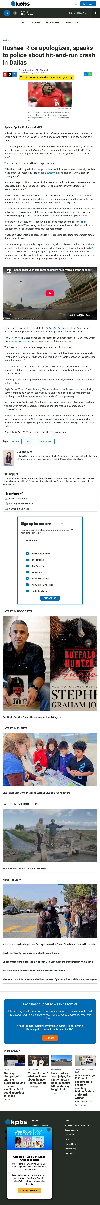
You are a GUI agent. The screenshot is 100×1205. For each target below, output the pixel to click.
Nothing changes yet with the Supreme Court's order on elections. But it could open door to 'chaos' (14, 1084)
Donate (50, 1037)
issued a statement (47, 172)
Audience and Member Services (77, 1125)
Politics (7, 1070)
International (53, 22)
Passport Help (70, 1149)
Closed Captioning (72, 1130)
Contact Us (69, 1135)
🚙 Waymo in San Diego (17, 509)
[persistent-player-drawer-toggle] (96, 13)
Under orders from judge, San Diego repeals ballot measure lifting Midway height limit (48, 961)
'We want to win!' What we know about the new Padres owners (35, 970)
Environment (56, 1070)
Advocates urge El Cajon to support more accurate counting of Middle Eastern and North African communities (85, 1088)
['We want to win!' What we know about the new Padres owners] (38, 1060)
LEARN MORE (29, 1190)
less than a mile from (19, 341)
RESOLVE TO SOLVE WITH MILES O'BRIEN (24, 868)
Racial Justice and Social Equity (84, 1071)
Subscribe (50, 598)
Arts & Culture (33, 1070)
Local (23, 22)
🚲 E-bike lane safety (16, 498)
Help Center (69, 1153)
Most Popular (11, 879)
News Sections (73, 22)
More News (11, 1050)
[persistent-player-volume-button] (15, 13)
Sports (29, 441)
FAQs (67, 1139)
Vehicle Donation (39, 1199)
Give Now (88, 3)
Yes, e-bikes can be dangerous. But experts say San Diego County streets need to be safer (49, 944)
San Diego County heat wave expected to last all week (31, 953)
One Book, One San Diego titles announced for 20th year (32, 717)
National (35, 22)
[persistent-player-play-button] (7, 13)
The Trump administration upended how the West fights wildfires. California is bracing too (50, 979)
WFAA (90, 248)
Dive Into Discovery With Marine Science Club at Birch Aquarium (36, 793)
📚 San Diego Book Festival (19, 503)
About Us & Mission (40, 1125)
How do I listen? (71, 1144)
